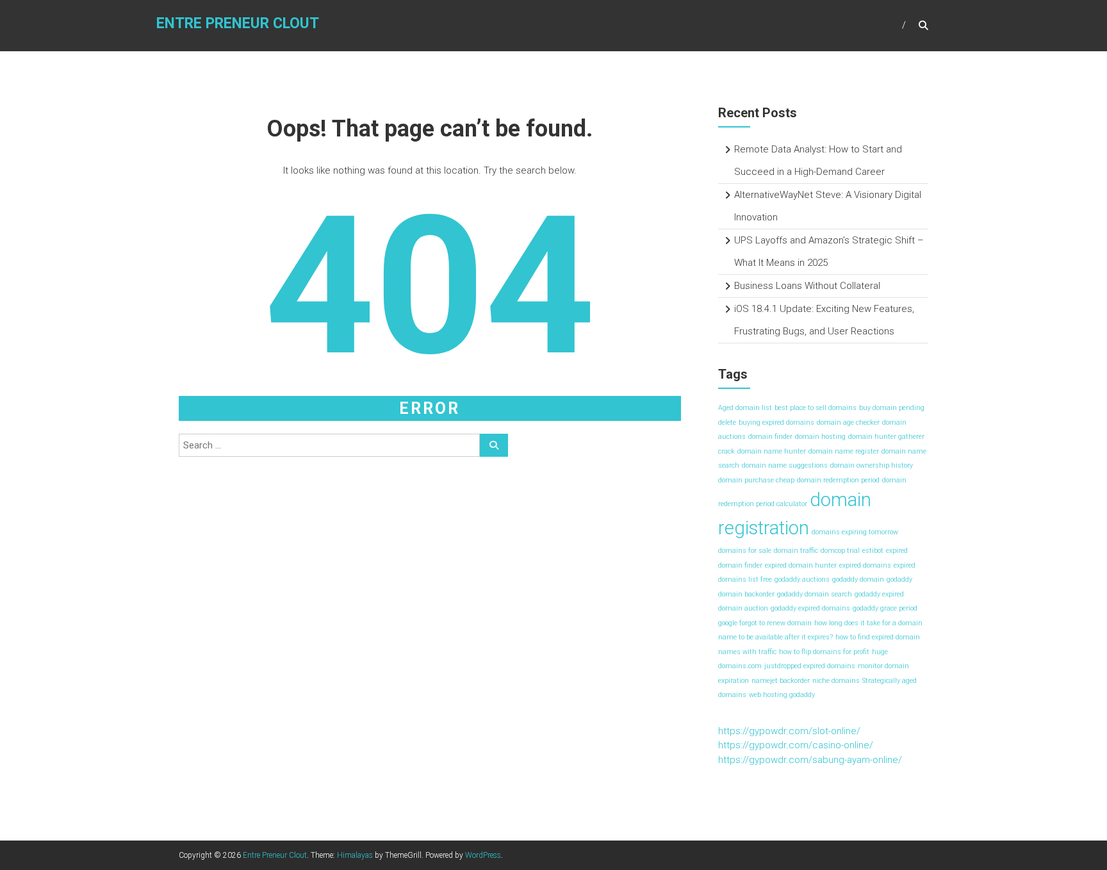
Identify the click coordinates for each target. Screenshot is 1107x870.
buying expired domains (776, 422)
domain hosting (820, 436)
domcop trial (840, 550)
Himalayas (355, 855)
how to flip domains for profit (824, 652)
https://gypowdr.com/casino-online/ (795, 745)
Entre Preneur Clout (237, 23)
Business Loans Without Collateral (807, 285)
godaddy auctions (802, 579)
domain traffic (796, 550)
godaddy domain (858, 579)
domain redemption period (838, 480)
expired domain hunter (801, 565)
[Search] (494, 445)
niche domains (836, 681)
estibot (872, 550)
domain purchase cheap (756, 480)
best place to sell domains (816, 408)
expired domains (865, 565)
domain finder (770, 436)
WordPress (483, 855)
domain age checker (848, 422)
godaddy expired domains (810, 608)
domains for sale (744, 550)
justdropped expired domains (809, 666)
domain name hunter (771, 451)
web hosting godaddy (782, 695)
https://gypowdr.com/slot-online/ (789, 731)
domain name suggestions (785, 465)
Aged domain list (745, 408)
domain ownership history (871, 465)
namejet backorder (780, 681)
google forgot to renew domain (765, 623)
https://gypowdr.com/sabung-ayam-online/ (810, 760)
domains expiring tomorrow (855, 532)
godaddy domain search (814, 594)
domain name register (843, 451)
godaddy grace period (885, 608)
